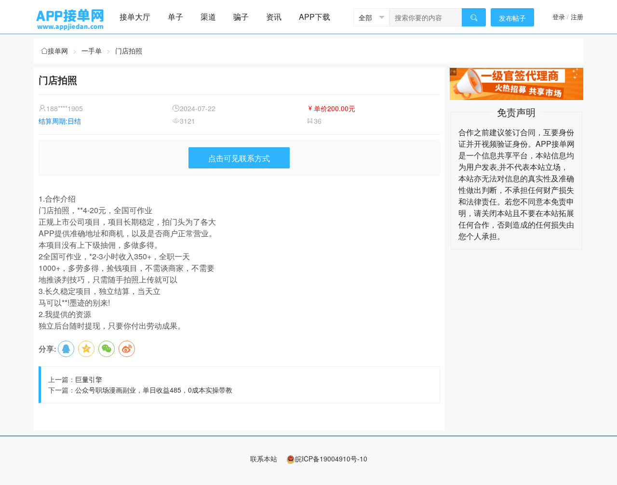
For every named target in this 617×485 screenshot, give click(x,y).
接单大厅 (135, 16)
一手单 (91, 50)
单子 (175, 16)
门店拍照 (128, 50)
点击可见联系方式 (239, 158)
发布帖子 (512, 18)
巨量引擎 (88, 379)
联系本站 (263, 458)
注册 (577, 16)
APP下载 (314, 16)
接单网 (58, 50)
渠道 (208, 16)
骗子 (241, 16)
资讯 (274, 16)
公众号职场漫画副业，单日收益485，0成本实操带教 (153, 390)
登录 (558, 16)
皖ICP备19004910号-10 (331, 458)
